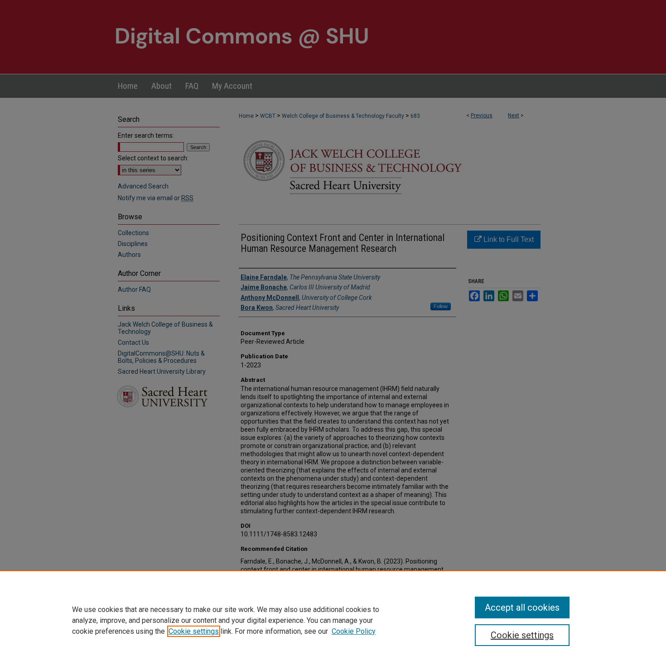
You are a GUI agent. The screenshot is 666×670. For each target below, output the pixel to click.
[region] (333, 620)
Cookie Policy (354, 631)
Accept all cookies (522, 607)
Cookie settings (194, 631)
